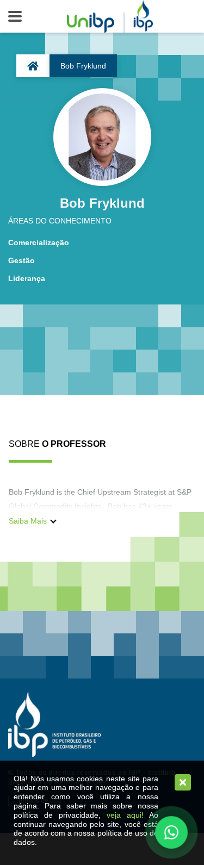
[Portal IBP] (54, 724)
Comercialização (38, 242)
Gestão (21, 260)
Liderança (26, 278)
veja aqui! (125, 815)
